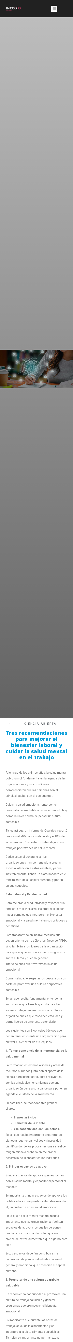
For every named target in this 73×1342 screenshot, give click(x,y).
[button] (54, 9)
